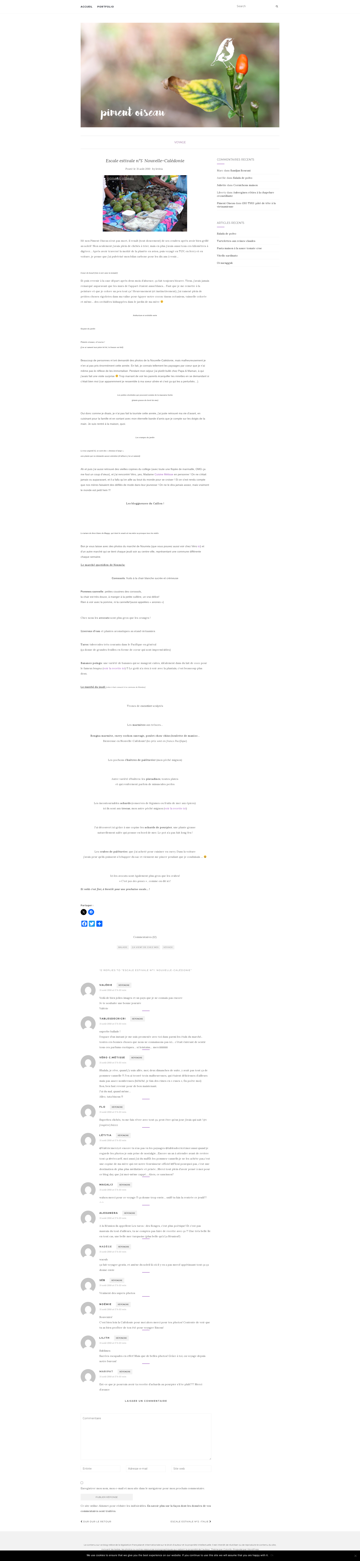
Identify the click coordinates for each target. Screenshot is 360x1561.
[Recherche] (276, 6)
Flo (102, 1106)
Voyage (180, 142)
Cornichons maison (245, 185)
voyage (168, 947)
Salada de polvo (242, 178)
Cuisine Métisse (163, 474)
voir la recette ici (114, 668)
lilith (104, 1337)
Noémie (105, 1304)
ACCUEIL (87, 6)
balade (122, 947)
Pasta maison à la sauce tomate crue (239, 248)
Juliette (221, 185)
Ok (272, 1555)
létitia (105, 1135)
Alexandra (108, 1213)
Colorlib (227, 1549)
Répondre (124, 985)
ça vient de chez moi (145, 947)
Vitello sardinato (227, 255)
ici (199, 546)
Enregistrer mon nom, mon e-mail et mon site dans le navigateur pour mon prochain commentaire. (143, 1488)
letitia (159, 169)
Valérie (105, 985)
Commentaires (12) (145, 937)
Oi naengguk (225, 263)
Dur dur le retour (96, 1521)
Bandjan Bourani (240, 170)
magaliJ (106, 1184)
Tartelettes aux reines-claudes (236, 241)
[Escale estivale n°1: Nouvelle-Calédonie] (145, 203)
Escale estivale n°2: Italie (190, 1521)
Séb (102, 1280)
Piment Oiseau (226, 203)
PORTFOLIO (105, 6)
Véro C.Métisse (112, 1057)
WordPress (253, 1549)
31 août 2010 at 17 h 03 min (112, 990)
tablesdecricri (112, 1018)
